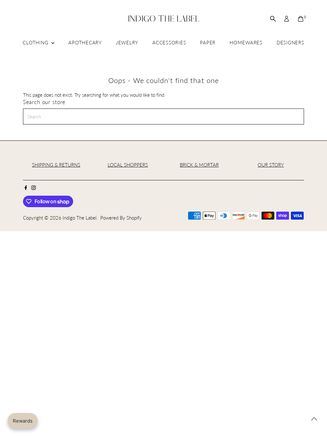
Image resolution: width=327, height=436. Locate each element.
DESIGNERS (290, 42)
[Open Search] (273, 19)
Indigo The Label (79, 218)
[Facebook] (26, 188)
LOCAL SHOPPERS (128, 165)
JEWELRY (127, 42)
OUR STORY (271, 165)
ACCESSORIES (169, 42)
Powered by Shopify (121, 218)
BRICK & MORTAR (199, 165)
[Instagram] (33, 188)
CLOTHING (36, 42)
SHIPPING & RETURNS (56, 165)
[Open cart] (300, 19)
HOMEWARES (246, 42)
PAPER (208, 42)
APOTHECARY (85, 42)
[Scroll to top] (314, 418)
